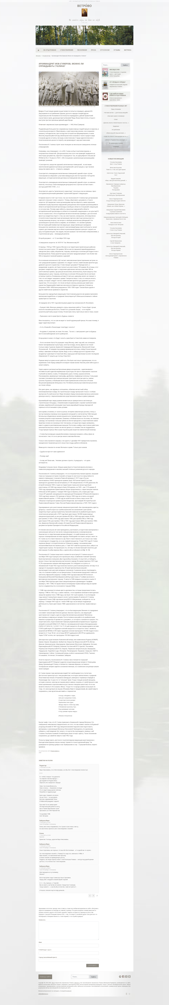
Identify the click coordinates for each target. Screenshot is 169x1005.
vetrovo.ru (77, 983)
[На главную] (84, 1)
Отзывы (117, 50)
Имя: (40, 942)
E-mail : (45, 950)
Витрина (127, 50)
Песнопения (82, 50)
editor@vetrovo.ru (43, 994)
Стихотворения (66, 50)
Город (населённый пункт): (48, 957)
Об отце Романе (49, 50)
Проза (93, 50)
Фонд (53, 983)
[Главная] (38, 50)
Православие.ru (55, 751)
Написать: (42, 920)
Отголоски (104, 50)
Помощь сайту (45, 977)
